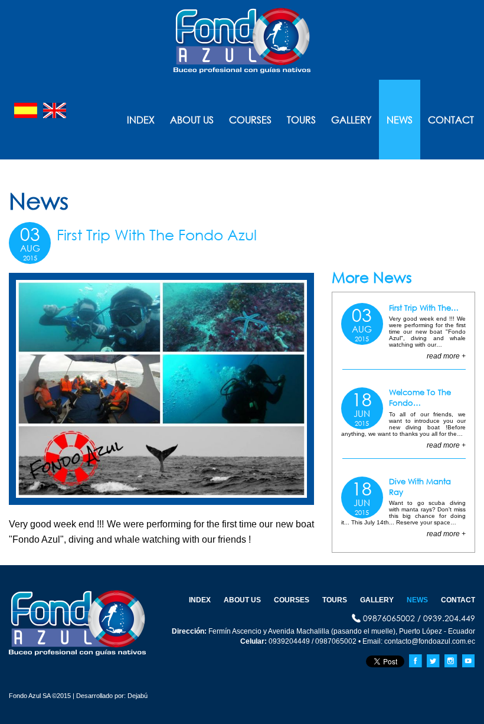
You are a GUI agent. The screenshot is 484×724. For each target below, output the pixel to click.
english (54, 110)
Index (141, 119)
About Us (192, 119)
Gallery (351, 119)
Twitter (433, 660)
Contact (451, 119)
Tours (301, 119)
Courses (250, 119)
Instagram (450, 660)
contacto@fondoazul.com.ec (429, 641)
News (400, 119)
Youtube (468, 660)
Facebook (415, 660)
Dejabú (137, 695)
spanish (25, 110)
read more (443, 356)
